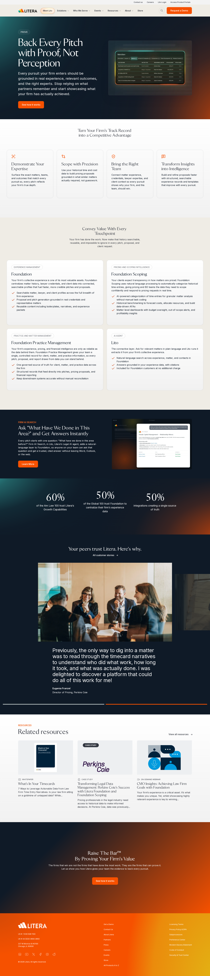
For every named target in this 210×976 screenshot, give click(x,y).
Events (106, 955)
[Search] (161, 10)
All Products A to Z (111, 965)
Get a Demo (109, 924)
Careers (150, 2)
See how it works (31, 104)
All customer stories (103, 555)
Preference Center (177, 940)
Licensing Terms (176, 924)
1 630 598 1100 (29, 934)
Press (106, 945)
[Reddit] (54, 954)
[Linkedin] (20, 954)
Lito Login (162, 2)
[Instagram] (47, 954)
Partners (107, 940)
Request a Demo (179, 10)
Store (106, 960)
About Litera (109, 935)
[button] (48, 11)
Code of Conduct (176, 950)
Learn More (28, 464)
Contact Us (108, 929)
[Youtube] (26, 954)
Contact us (138, 2)
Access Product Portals (180, 2)
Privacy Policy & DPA (178, 929)
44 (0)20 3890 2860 (31, 939)
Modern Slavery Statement (180, 945)
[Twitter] (33, 954)
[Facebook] (40, 954)
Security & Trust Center (179, 955)
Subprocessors (175, 935)
